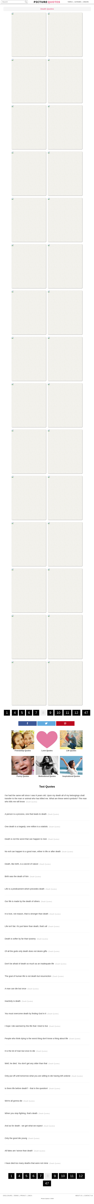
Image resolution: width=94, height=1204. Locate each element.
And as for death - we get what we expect (30, 1126)
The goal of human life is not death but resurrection (34, 976)
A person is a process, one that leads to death (32, 814)
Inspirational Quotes (71, 776)
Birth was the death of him (23, 876)
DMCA (30, 1195)
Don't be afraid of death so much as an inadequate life (35, 964)
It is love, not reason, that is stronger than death (33, 914)
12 (76, 713)
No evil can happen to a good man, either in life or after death (39, 851)
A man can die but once (22, 988)
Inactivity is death (19, 1001)
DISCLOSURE (7, 1195)
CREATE (86, 2)
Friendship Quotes (23, 751)
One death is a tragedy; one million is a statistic (32, 826)
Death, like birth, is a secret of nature (28, 864)
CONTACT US (88, 1195)
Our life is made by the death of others (28, 901)
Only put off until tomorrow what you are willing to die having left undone (44, 1076)
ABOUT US (78, 1195)
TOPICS (70, 2)
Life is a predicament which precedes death (31, 889)
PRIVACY (23, 1195)
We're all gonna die (20, 1101)
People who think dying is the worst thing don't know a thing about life (42, 1038)
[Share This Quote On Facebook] (27, 723)
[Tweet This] (46, 723)
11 (67, 713)
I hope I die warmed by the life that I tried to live (32, 1026)
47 (86, 713)
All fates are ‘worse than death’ (25, 1151)
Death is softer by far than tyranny (26, 939)
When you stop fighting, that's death (27, 1113)
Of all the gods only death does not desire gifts (32, 951)
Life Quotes (71, 751)
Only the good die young (22, 1138)
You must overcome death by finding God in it (32, 1013)
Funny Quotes (23, 776)
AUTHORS (77, 2)
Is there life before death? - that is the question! (32, 1088)
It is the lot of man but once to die (26, 1051)
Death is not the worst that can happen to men (32, 839)
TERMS (16, 1195)
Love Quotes (47, 751)
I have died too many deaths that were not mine (33, 1163)
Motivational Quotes (47, 776)
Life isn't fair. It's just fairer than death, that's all (32, 926)
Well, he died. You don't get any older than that (32, 1063)
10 (58, 713)
